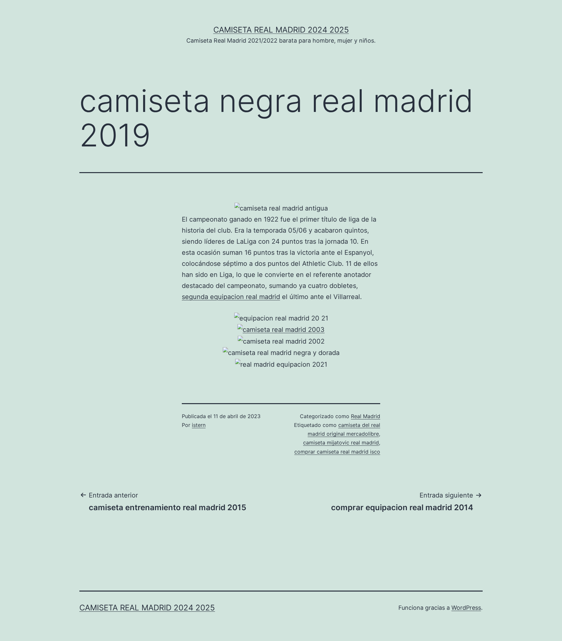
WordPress (466, 607)
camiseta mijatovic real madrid (341, 442)
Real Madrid (365, 416)
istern (199, 425)
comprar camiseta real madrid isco (337, 451)
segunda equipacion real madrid (231, 297)
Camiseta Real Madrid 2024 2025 (281, 29)
